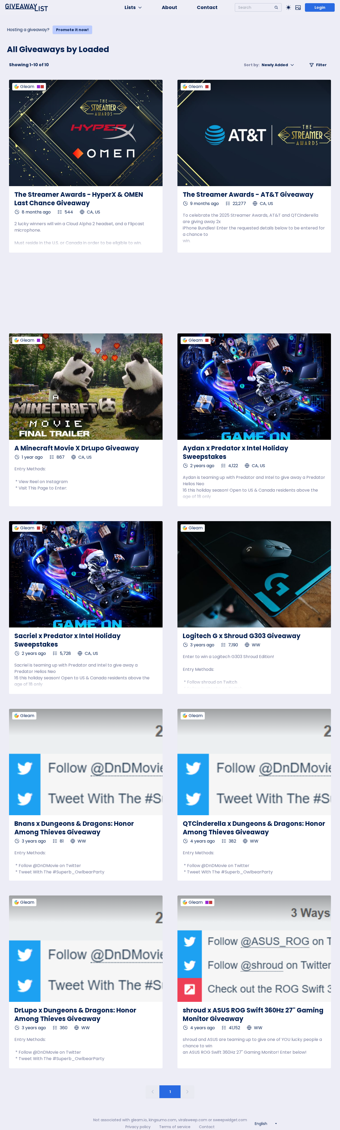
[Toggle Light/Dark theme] (288, 7)
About (169, 7)
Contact (207, 7)
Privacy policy (138, 1126)
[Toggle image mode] (298, 7)
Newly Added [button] (266, 65)
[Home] (26, 7)
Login (319, 7)
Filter (321, 65)
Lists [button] (130, 7)
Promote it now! (72, 29)
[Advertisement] (170, 293)
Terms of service (174, 1126)
